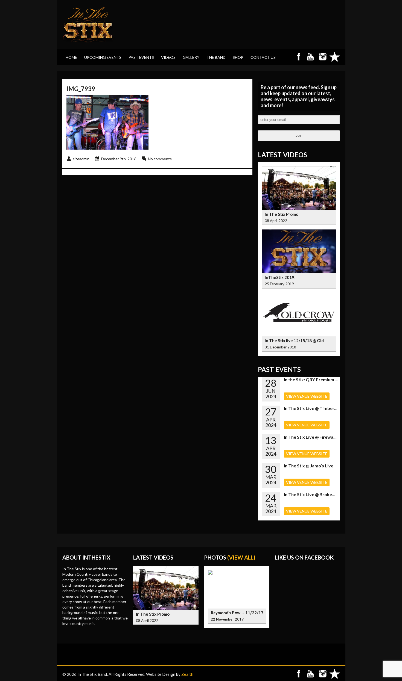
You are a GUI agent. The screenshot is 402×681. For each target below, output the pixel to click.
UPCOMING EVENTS (102, 57)
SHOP (238, 57)
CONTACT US (263, 57)
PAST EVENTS (141, 57)
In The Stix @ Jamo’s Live (308, 465)
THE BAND (216, 57)
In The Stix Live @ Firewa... (310, 437)
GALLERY (191, 57)
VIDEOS (168, 57)
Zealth (187, 674)
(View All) (241, 557)
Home (71, 57)
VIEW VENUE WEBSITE (306, 396)
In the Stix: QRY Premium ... (311, 379)
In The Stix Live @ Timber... (310, 408)
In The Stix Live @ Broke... (309, 494)
